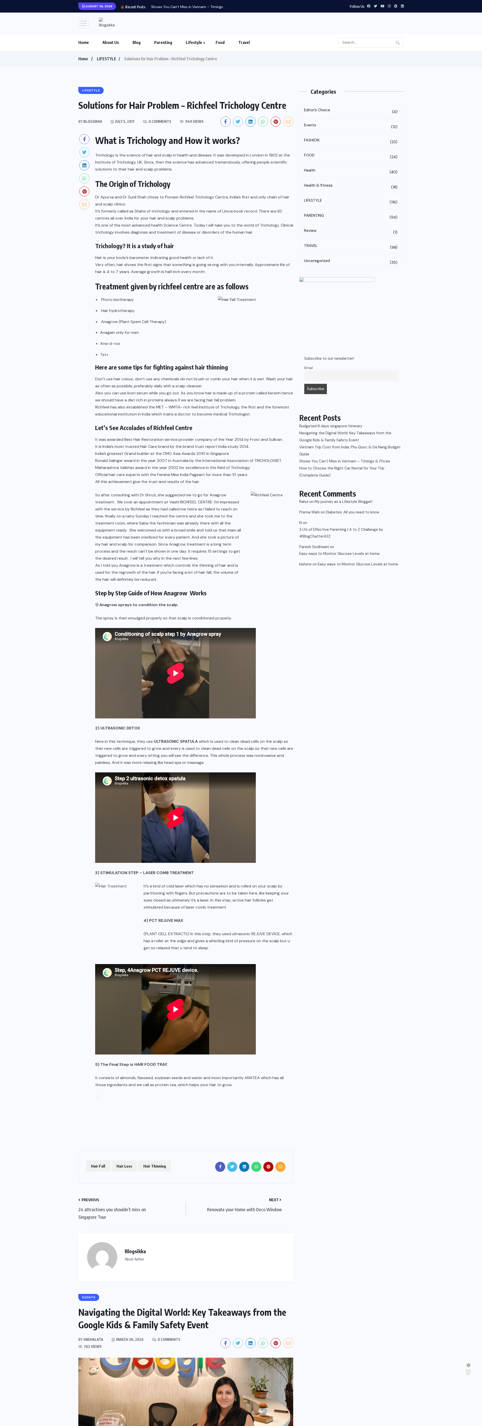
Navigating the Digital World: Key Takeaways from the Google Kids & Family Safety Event (345, 437)
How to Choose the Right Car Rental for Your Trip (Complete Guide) (341, 472)
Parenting (163, 42)
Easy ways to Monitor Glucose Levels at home (339, 553)
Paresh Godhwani (314, 546)
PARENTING (350, 216)
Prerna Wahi (309, 512)
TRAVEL (350, 246)
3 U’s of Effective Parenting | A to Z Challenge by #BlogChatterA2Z (341, 533)
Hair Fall (98, 1166)
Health (350, 171)
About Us (110, 42)
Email (308, 368)
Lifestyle (194, 42)
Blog (137, 42)
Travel (244, 42)
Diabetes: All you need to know (352, 512)
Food (220, 42)
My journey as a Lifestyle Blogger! (343, 501)
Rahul (303, 501)
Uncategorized (350, 261)
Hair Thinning (154, 1166)
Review (350, 231)
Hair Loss (124, 1166)
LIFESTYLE (106, 58)
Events (350, 126)
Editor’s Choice (350, 111)
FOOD (350, 156)
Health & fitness (350, 186)
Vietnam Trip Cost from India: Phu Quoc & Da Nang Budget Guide (350, 451)
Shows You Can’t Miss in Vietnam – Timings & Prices (344, 461)
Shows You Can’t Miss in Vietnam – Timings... (188, 7)
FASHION (350, 141)
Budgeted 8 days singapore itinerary (330, 426)
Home (83, 42)
